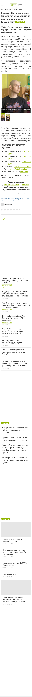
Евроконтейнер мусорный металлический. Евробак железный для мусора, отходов (14, 599)
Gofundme (24, 171)
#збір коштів (11, 198)
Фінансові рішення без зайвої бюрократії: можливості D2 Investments (13, 318)
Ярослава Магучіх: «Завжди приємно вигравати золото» (14, 438)
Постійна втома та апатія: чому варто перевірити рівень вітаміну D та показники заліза (16, 305)
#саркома (3, 200)
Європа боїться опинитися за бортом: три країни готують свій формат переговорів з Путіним (14, 363)
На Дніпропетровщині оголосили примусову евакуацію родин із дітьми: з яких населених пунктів (15, 293)
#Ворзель (26, 198)
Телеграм (25, 184)
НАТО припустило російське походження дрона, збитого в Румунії (13, 352)
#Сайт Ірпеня (4, 198)
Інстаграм (15, 184)
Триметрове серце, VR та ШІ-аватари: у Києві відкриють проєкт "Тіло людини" (15, 280)
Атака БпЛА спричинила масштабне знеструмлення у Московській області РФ (13, 331)
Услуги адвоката (9, 574)
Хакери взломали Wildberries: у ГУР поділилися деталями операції (16, 430)
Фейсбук (7, 184)
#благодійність (19, 198)
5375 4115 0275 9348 (22, 166)
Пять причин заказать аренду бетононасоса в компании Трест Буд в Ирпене (15, 552)
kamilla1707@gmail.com (19, 169)
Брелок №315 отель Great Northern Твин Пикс (12, 540)
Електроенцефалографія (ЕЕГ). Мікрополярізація (14, 564)
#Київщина (20, 200)
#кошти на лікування (12, 200)
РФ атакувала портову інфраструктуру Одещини (12, 341)
